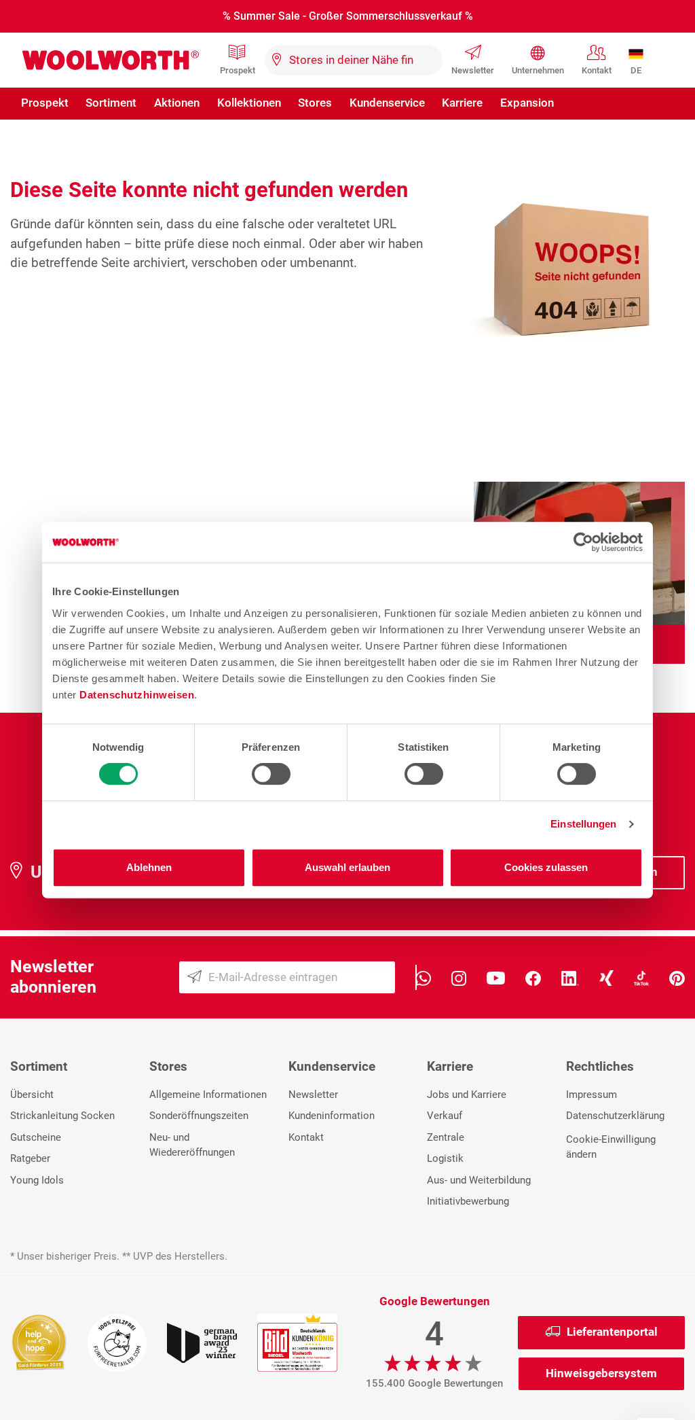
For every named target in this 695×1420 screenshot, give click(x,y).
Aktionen (177, 102)
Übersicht (32, 1094)
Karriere (462, 102)
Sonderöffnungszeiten (198, 1116)
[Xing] (606, 977)
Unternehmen (538, 70)
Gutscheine (35, 1137)
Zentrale (445, 1137)
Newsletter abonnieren (53, 977)
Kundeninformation (331, 1116)
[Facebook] (533, 977)
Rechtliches (600, 1066)
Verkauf (444, 1116)
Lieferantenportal (612, 1331)
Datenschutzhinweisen (136, 694)
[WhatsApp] (423, 977)
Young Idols (37, 1180)
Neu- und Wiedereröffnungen (192, 1145)
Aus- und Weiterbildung (479, 1180)
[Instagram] (459, 977)
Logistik (445, 1158)
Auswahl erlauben (347, 867)
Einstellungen (583, 824)
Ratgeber (30, 1158)
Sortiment (111, 102)
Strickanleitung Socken (62, 1116)
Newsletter (472, 70)
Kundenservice (387, 102)
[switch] (271, 774)
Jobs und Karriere (466, 1094)
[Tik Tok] (642, 977)
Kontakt (597, 70)
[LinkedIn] (570, 977)
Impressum (591, 1094)
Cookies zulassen (546, 867)
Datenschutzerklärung (615, 1116)
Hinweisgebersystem (601, 1373)
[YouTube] (496, 977)
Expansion (527, 102)
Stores (315, 102)
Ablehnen (149, 867)
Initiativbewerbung (468, 1201)
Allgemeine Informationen (208, 1094)
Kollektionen (249, 102)
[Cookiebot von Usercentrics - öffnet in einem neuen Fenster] (583, 542)
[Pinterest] (677, 977)
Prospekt (237, 70)
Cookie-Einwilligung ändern (611, 1147)
